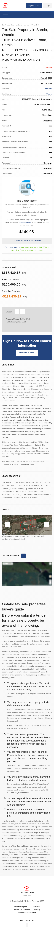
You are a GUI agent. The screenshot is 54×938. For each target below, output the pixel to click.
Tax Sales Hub (8, 25)
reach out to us (25, 222)
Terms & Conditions (22, 910)
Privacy (37, 910)
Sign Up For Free (26, 353)
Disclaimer (36, 907)
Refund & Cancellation (27, 912)
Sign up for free (34, 5)
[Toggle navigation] (5, 15)
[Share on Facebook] (17, 311)
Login (48, 5)
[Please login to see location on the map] (23, 556)
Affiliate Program (21, 907)
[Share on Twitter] (22, 311)
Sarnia (26, 25)
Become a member (13, 247)
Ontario (19, 25)
